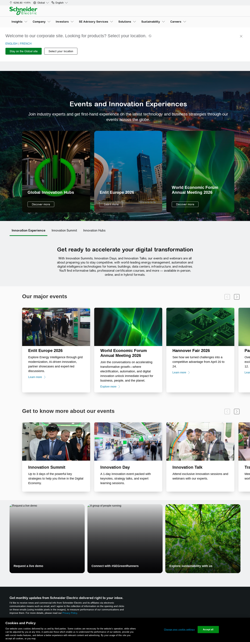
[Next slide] (236, 297)
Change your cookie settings (179, 629)
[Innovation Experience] (28, 230)
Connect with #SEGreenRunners (115, 566)
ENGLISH (11, 43)
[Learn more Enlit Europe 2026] (128, 171)
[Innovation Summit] (64, 230)
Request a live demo (28, 566)
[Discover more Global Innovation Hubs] (56, 171)
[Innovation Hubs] (94, 230)
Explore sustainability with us (190, 566)
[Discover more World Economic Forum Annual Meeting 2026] (200, 171)
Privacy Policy (69, 613)
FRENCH (26, 43)
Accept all (208, 629)
